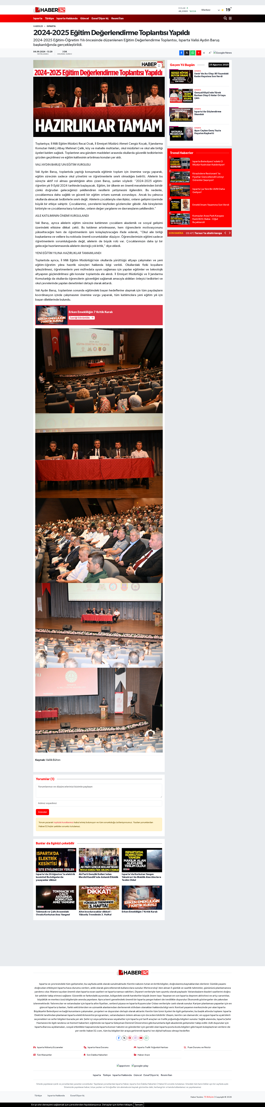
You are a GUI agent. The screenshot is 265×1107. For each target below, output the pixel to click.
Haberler (38, 26)
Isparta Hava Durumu (98, 1047)
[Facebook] (118, 1038)
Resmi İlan (117, 18)
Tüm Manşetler (44, 1055)
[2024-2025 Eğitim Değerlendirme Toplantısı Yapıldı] (99, 98)
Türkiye (49, 18)
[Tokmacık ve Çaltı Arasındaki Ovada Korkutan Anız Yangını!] (56, 897)
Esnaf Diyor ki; (100, 18)
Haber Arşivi (144, 1055)
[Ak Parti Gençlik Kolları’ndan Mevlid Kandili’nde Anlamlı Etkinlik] (99, 860)
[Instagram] (135, 1038)
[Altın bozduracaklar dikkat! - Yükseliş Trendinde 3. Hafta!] (99, 897)
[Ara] (226, 18)
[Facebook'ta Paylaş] (181, 52)
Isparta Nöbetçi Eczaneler (50, 1047)
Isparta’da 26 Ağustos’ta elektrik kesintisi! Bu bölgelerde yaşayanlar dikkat (55, 877)
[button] (225, 233)
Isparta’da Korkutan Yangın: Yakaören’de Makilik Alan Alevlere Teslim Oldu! (141, 877)
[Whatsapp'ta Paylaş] (192, 52)
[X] (124, 1038)
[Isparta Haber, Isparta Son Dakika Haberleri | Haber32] (49, 10)
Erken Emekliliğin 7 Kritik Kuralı (139, 911)
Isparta (37, 18)
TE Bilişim (209, 1097)
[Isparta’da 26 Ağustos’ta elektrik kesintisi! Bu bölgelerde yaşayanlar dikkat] (56, 860)
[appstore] (123, 1066)
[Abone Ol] (222, 53)
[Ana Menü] (230, 18)
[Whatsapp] (146, 1038)
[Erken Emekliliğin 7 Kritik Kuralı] (142, 897)
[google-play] (140, 1066)
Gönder (42, 812)
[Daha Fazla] (198, 52)
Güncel (84, 18)
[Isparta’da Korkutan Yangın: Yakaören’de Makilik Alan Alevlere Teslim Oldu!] (142, 860)
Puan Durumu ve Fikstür (199, 1047)
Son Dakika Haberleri (97, 1055)
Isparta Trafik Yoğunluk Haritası (152, 1047)
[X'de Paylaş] (186, 52)
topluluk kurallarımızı (64, 822)
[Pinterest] (129, 1038)
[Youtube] (140, 1038)
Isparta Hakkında (67, 18)
